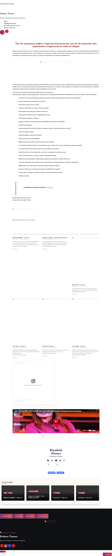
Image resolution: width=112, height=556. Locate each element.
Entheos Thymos (7, 14)
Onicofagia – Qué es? (78, 346)
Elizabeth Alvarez (10, 23)
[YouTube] (56, 460)
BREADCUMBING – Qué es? (21, 237)
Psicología (56, 493)
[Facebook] (48, 460)
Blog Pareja (18, 516)
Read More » (15, 249)
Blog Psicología (6, 516)
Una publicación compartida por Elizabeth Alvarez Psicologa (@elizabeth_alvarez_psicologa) (36, 405)
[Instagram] (52, 460)
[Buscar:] (51, 554)
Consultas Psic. (41, 516)
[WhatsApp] (64, 460)
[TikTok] (60, 460)
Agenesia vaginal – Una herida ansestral (54, 237)
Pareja (10, 493)
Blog (5, 21)
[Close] (3, 551)
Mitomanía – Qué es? (78, 285)
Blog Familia (29, 516)
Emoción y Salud (33, 491)
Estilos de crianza (48, 346)
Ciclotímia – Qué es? (19, 346)
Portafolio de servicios (12, 25)
